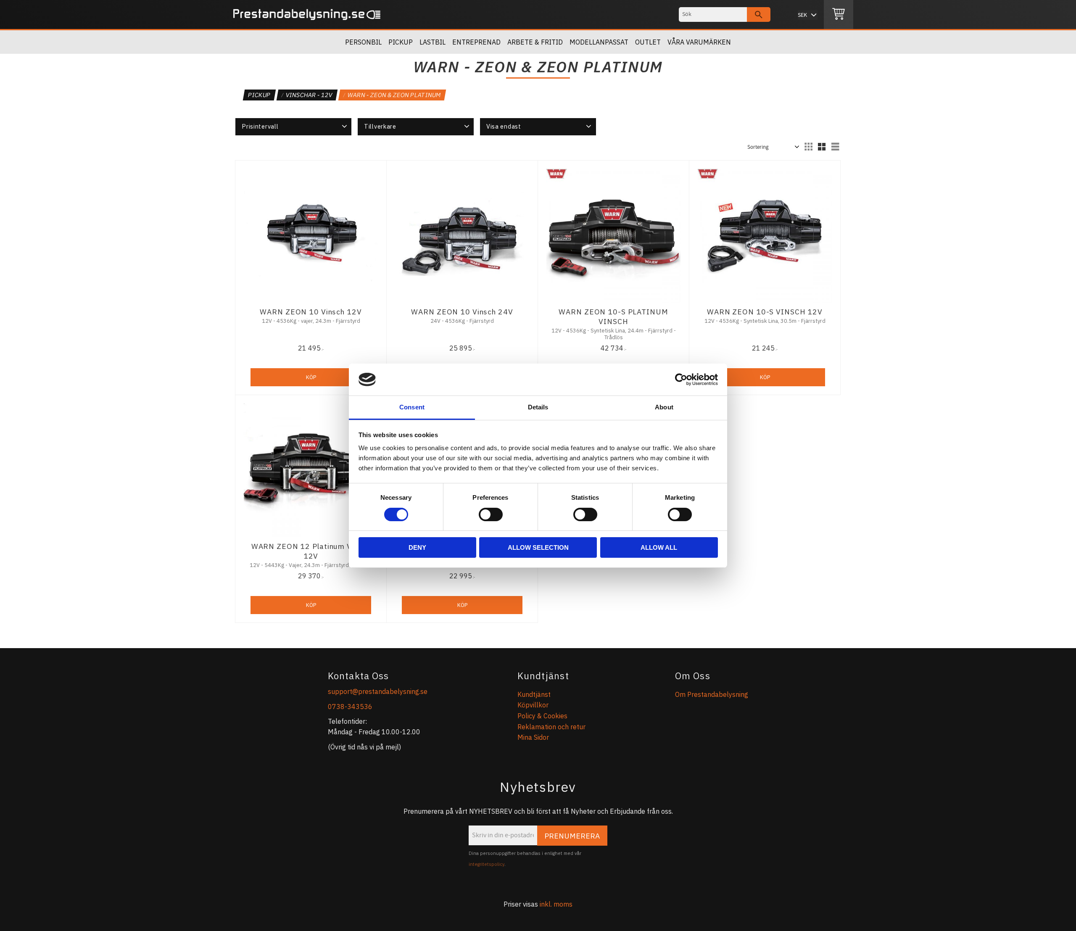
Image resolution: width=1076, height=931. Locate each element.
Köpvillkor (533, 705)
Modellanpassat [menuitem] (599, 42)
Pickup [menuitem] (400, 42)
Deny (417, 547)
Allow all (659, 547)
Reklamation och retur (551, 727)
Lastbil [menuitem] (432, 42)
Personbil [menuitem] (363, 42)
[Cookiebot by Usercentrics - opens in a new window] (681, 379)
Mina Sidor (533, 737)
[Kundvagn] (838, 14)
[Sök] (758, 14)
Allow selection (538, 547)
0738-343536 (350, 706)
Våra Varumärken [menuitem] (699, 42)
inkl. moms (556, 904)
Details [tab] (538, 407)
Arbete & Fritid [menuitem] (535, 42)
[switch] (491, 514)
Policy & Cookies (542, 716)
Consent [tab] (412, 407)
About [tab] (664, 407)
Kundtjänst (534, 694)
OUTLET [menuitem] (648, 42)
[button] (293, 126)
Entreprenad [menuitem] (476, 42)
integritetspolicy (486, 864)
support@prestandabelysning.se (377, 691)
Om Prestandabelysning (711, 694)
